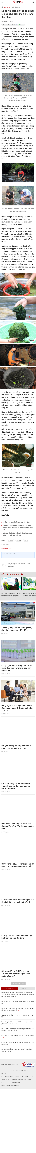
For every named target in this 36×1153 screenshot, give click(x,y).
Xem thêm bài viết (18, 983)
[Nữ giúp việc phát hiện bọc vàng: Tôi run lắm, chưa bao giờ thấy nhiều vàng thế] (18, 957)
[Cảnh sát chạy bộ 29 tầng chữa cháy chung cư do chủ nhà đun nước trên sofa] (18, 769)
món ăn (19, 540)
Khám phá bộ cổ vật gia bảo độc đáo (16, 522)
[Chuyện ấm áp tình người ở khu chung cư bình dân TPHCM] (18, 731)
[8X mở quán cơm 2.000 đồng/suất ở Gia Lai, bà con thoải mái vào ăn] (18, 885)
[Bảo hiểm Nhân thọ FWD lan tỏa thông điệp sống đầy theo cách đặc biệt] (18, 809)
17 (18, 1010)
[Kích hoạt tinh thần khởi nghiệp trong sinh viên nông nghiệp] (11, 583)
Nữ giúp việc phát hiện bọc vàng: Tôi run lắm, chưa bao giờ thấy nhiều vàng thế (16, 973)
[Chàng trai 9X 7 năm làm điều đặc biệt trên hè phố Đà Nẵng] (18, 921)
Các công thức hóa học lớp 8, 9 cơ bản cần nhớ (16, 1035)
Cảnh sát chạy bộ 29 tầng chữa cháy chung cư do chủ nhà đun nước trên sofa (15, 786)
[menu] (2, 2)
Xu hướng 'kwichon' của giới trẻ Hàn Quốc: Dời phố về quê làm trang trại (16, 1023)
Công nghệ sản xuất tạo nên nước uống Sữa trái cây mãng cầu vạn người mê (17, 667)
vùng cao (5, 544)
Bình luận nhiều (26, 989)
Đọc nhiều (9, 989)
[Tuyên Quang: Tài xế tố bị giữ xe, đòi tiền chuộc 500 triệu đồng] (18, 613)
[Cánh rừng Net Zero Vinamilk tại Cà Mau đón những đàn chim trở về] (18, 850)
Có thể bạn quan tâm (12, 574)
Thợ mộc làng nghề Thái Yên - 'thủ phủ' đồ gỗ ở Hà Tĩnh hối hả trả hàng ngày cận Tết (18, 527)
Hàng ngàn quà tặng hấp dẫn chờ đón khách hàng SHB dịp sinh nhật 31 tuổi (17, 708)
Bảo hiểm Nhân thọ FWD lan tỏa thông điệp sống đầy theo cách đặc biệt (17, 826)
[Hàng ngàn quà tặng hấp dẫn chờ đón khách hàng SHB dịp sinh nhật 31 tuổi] (18, 691)
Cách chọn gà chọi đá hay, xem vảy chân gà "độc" (17, 1015)
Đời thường (16, 7)
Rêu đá (26, 540)
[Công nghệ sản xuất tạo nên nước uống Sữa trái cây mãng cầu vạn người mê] (18, 651)
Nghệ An (10, 540)
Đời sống (7, 7)
